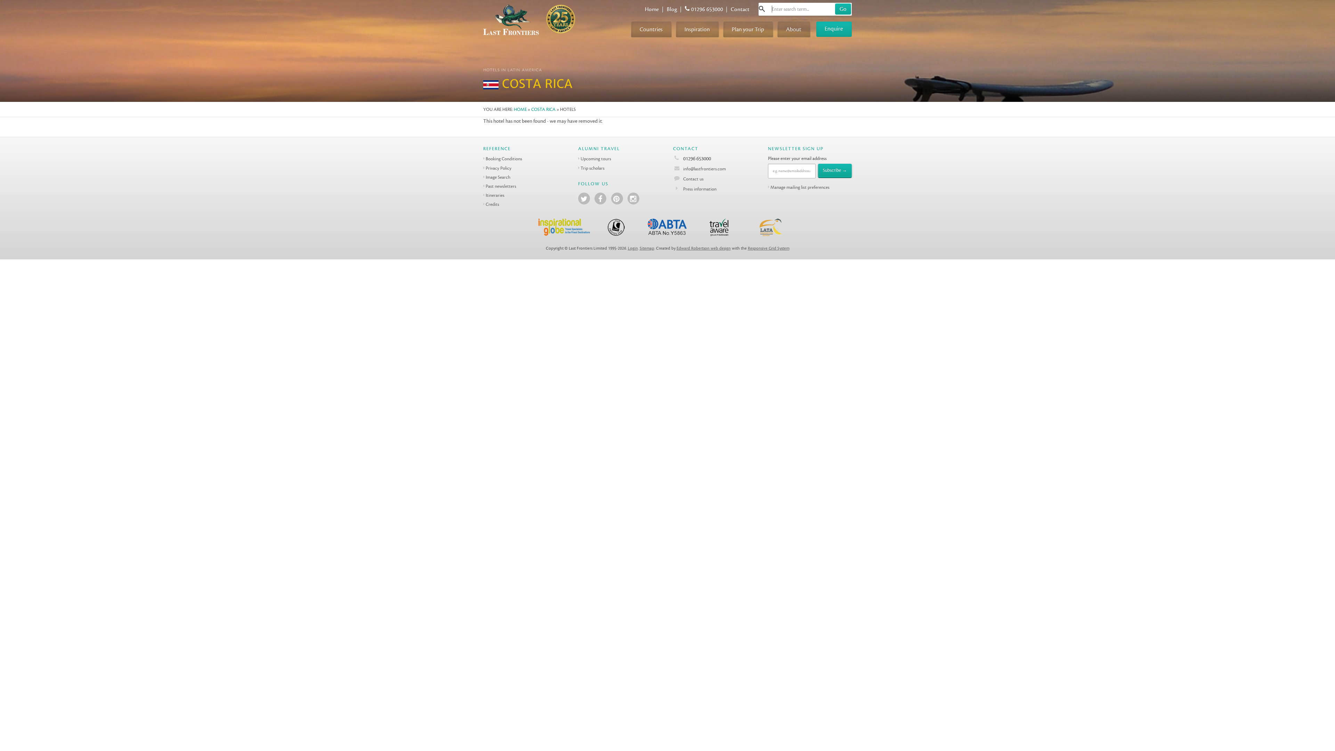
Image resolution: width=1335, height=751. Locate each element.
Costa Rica (543, 109)
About (793, 29)
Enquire (834, 28)
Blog (672, 9)
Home (652, 9)
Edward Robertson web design (704, 248)
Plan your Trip (748, 29)
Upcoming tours (596, 159)
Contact (740, 9)
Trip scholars (593, 168)
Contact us (693, 179)
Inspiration (697, 29)
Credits (492, 204)
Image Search (498, 177)
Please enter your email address (797, 158)
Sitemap (647, 248)
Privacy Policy (498, 168)
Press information (700, 189)
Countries (651, 29)
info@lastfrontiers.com (704, 169)
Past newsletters (501, 186)
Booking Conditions (504, 159)
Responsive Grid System (769, 248)
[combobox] (805, 9)
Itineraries (495, 195)
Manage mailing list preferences (800, 187)
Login (633, 248)
